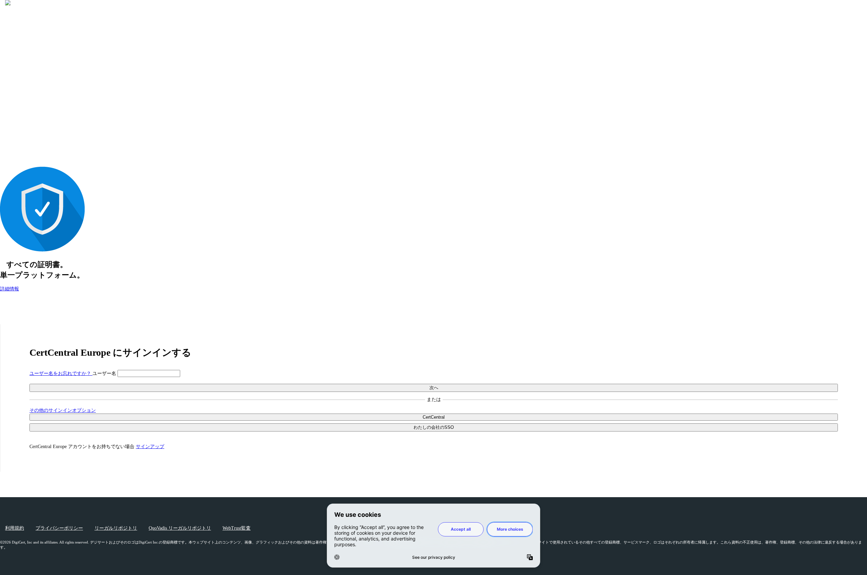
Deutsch (852, 43)
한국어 (853, 71)
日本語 (26, 29)
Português (850, 83)
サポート (23, 114)
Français (852, 54)
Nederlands (849, 77)
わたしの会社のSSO (434, 427)
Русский (851, 88)
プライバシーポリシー (59, 528)
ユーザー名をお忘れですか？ (60, 373)
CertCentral (434, 417)
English (853, 38)
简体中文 (850, 94)
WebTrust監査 (237, 528)
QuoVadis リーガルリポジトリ (180, 528)
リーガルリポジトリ (115, 528)
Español (852, 49)
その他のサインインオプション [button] (62, 410)
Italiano (853, 60)
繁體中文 (850, 100)
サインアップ (150, 446)
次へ (433, 387)
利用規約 (14, 528)
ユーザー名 (105, 373)
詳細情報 (9, 288)
